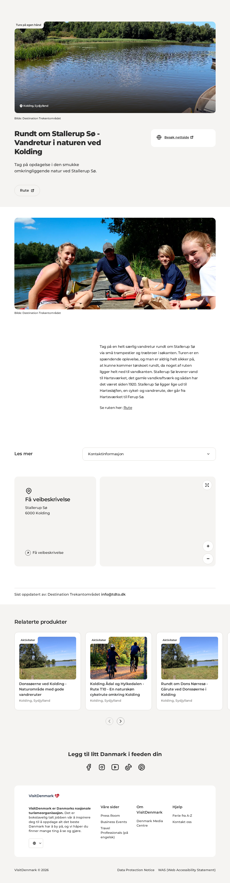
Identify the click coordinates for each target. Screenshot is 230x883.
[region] (158, 521)
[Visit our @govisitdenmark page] (128, 767)
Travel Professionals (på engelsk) (114, 832)
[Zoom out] (208, 558)
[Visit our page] (102, 767)
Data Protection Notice (136, 870)
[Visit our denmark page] (89, 767)
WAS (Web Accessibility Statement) (187, 870)
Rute (24, 190)
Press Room (110, 816)
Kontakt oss (182, 822)
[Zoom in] (208, 546)
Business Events (114, 822)
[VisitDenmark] (44, 796)
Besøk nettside (176, 137)
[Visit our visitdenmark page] (115, 767)
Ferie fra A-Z (182, 816)
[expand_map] (207, 485)
